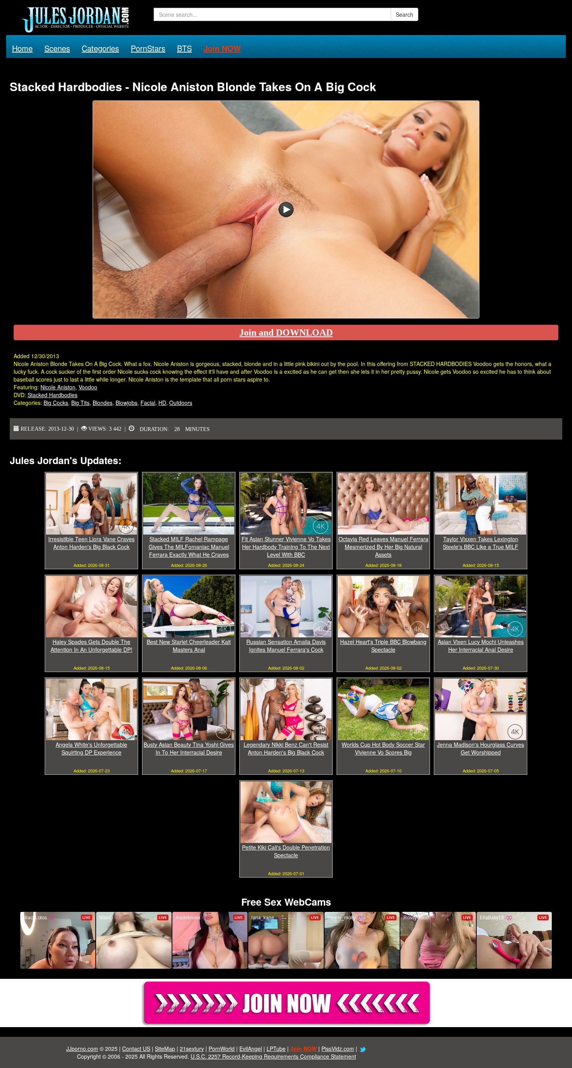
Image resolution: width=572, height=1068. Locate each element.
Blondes (102, 402)
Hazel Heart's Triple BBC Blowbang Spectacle (383, 645)
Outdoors (180, 402)
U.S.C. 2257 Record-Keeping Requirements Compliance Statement (273, 1056)
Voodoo (88, 387)
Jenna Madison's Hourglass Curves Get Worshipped (480, 748)
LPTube (276, 1048)
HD (162, 402)
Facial (147, 402)
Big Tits (80, 402)
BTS (184, 48)
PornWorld (222, 1048)
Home (22, 48)
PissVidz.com (337, 1048)
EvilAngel (250, 1048)
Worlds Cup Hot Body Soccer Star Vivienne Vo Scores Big (383, 748)
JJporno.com (82, 1048)
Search (404, 14)
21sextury (192, 1048)
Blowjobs (126, 402)
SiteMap (165, 1048)
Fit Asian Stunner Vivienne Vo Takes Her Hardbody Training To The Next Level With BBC (286, 546)
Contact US (136, 1048)
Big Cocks (56, 402)
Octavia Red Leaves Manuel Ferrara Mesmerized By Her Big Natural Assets (383, 546)
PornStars (148, 48)
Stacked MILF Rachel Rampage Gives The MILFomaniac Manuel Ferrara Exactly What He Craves (189, 546)
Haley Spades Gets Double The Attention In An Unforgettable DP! (91, 645)
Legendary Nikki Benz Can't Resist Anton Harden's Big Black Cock (286, 748)
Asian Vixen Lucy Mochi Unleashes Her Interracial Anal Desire (481, 645)
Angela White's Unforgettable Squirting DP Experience (91, 748)
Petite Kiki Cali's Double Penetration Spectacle (286, 851)
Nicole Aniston (57, 387)
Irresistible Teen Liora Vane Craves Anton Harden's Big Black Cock (91, 543)
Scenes (57, 48)
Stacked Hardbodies (52, 395)
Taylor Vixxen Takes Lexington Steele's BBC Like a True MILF (480, 543)
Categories (100, 48)
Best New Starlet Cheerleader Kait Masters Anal (189, 645)
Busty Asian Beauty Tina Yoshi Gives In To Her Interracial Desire (189, 748)
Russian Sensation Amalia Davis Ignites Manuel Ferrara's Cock (286, 645)
